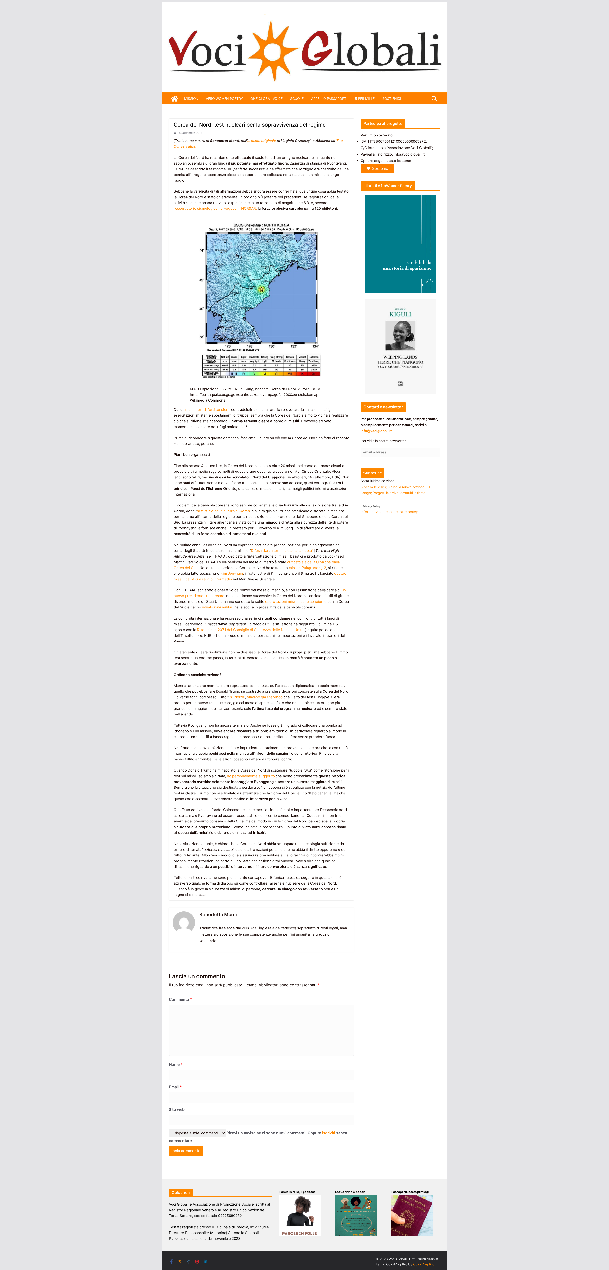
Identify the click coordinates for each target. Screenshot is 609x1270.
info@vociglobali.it (376, 431)
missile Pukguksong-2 (307, 567)
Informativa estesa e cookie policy (389, 512)
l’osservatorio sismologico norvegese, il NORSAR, (215, 208)
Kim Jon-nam (231, 573)
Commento (180, 999)
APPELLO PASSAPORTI (329, 99)
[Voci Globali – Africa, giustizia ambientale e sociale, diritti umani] (304, 16)
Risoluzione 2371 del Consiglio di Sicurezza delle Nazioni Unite (250, 630)
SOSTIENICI (391, 99)
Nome (176, 1064)
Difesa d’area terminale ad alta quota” (282, 550)
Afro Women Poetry (224, 99)
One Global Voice (266, 99)
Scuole (297, 99)
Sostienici (380, 168)
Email (175, 1087)
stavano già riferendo (265, 697)
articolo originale (261, 140)
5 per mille (365, 99)
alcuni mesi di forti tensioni (206, 409)
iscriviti (328, 1132)
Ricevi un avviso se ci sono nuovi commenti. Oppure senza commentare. (258, 1136)
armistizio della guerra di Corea (223, 511)
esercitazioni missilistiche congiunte (296, 601)
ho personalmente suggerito (251, 776)
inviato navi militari (217, 607)
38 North (236, 697)
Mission (191, 99)
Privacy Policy (371, 506)
